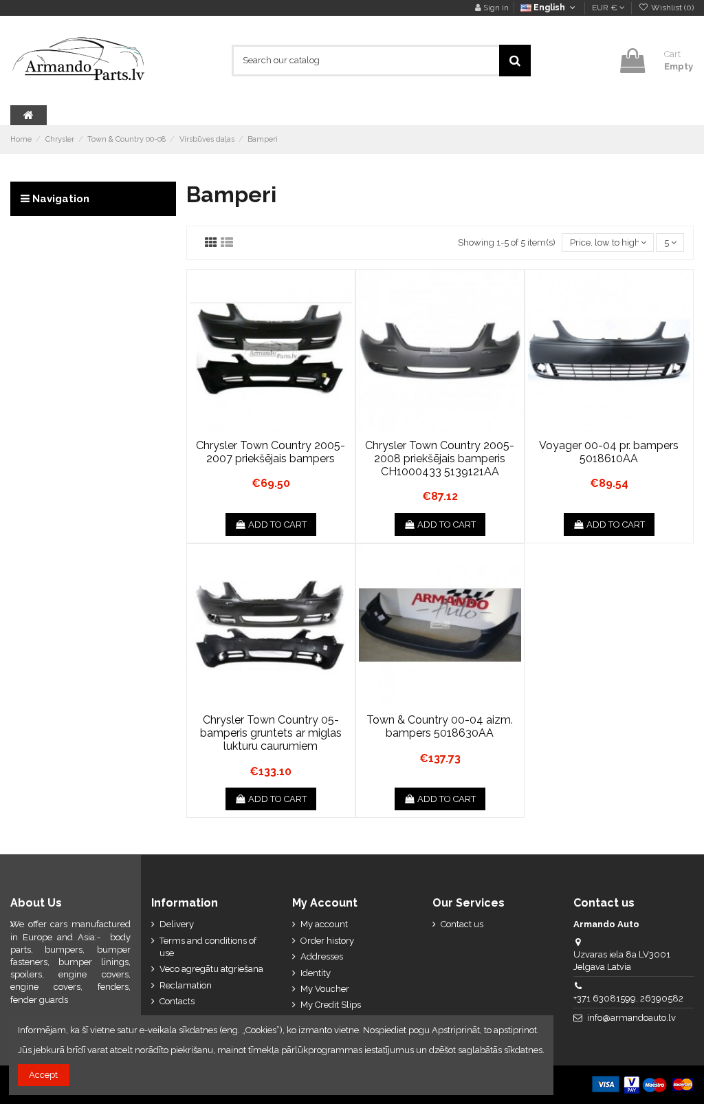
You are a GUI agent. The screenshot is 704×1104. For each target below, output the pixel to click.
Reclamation (186, 985)
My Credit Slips (330, 1004)
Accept (43, 1075)
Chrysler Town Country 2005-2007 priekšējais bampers (270, 452)
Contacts (177, 1001)
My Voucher (324, 989)
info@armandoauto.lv (631, 1018)
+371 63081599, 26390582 (628, 998)
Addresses (321, 956)
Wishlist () (671, 7)
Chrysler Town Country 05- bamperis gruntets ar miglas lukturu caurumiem (271, 733)
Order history (327, 940)
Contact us (462, 924)
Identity (315, 973)
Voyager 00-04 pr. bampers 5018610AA (609, 452)
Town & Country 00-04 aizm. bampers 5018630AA (439, 726)
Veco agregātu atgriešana (211, 969)
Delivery (177, 924)
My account (324, 924)
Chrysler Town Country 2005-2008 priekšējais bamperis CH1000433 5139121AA (439, 458)
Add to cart (277, 524)
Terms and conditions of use (208, 946)
